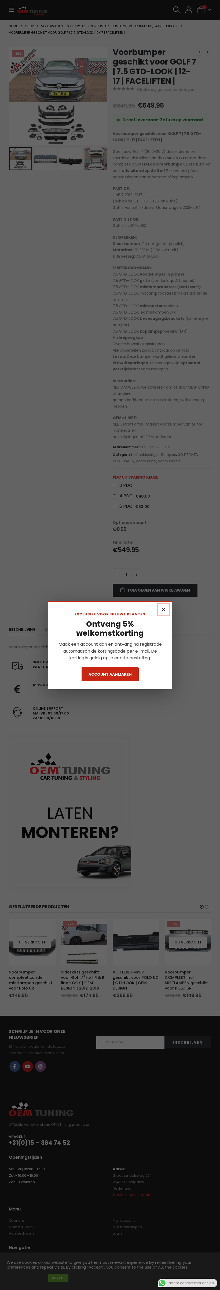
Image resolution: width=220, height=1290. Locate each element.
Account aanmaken (110, 674)
